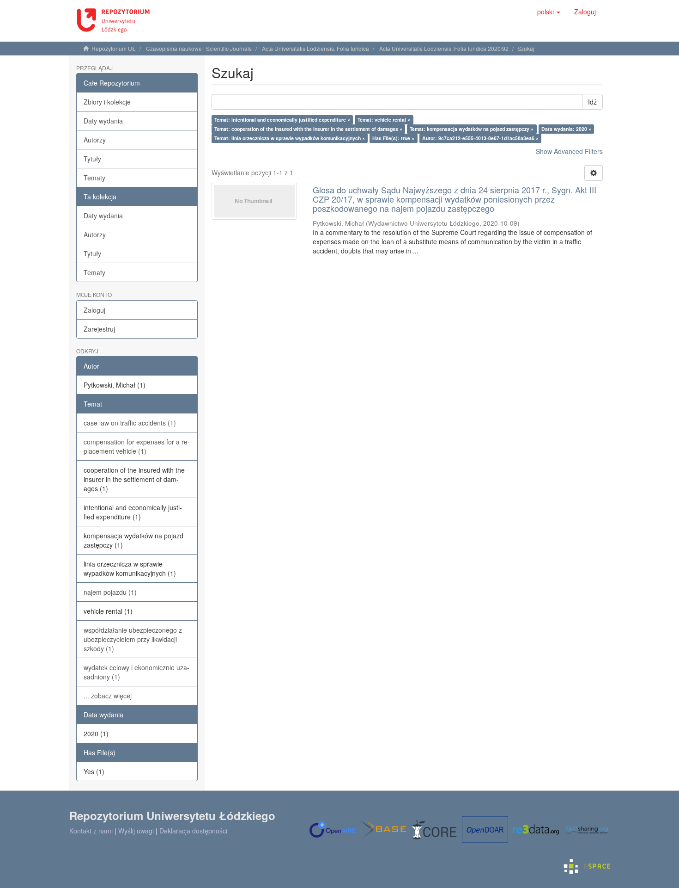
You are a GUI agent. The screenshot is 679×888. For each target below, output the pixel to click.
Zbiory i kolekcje (107, 101)
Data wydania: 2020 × (566, 128)
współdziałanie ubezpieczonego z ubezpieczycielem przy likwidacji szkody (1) (133, 639)
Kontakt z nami (91, 830)
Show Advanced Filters (569, 151)
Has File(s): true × (393, 138)
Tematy (94, 177)
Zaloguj (94, 309)
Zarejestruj (99, 328)
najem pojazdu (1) (110, 592)
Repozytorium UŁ (113, 48)
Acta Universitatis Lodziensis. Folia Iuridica (315, 48)
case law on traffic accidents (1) (130, 422)
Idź (592, 101)
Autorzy (95, 139)
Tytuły (92, 158)
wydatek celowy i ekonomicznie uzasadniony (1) (136, 672)
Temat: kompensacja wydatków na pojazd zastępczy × (472, 128)
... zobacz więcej (108, 695)
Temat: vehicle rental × (384, 119)
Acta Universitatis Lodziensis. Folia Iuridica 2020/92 (444, 48)
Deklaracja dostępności (193, 830)
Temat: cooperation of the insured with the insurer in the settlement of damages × (308, 128)
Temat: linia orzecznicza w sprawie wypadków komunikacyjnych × (289, 138)
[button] (548, 11)
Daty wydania (103, 120)
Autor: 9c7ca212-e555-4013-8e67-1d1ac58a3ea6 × (480, 138)
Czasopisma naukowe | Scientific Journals (199, 48)
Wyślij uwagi (136, 830)
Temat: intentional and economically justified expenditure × (282, 119)
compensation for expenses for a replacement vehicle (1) (137, 446)
